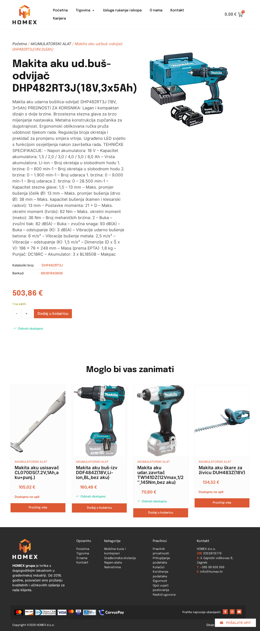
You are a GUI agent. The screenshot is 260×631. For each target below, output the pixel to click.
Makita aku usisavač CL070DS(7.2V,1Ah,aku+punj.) (37, 472)
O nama (156, 10)
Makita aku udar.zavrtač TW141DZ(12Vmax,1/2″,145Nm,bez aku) (160, 475)
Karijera (59, 18)
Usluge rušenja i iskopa (122, 10)
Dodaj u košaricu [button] (99, 507)
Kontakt (177, 10)
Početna (60, 10)
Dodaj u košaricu (53, 314)
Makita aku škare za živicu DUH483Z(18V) (222, 470)
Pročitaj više (38, 507)
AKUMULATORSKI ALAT (50, 44)
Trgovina (83, 10)
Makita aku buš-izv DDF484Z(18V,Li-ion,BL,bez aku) (96, 472)
